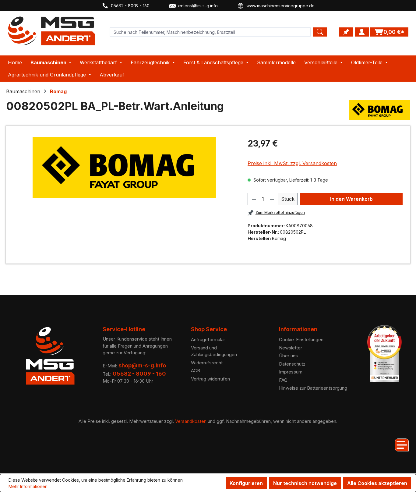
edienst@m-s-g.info (198, 5)
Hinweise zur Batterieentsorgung (313, 388)
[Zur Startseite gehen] (51, 31)
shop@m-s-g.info (142, 365)
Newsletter (290, 348)
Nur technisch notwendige (305, 483)
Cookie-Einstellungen (301, 339)
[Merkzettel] (346, 32)
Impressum (290, 372)
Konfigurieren (246, 483)
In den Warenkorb (351, 199)
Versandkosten (190, 421)
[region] (124, 167)
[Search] (320, 32)
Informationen (298, 329)
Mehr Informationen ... (30, 486)
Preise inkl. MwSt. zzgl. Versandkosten (292, 163)
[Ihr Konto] (362, 32)
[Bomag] (379, 110)
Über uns (288, 356)
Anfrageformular (208, 339)
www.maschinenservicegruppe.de (280, 5)
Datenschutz (292, 364)
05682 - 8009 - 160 (130, 5)
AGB (195, 370)
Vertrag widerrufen (210, 379)
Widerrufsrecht (207, 363)
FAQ (283, 380)
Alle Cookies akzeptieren (377, 483)
